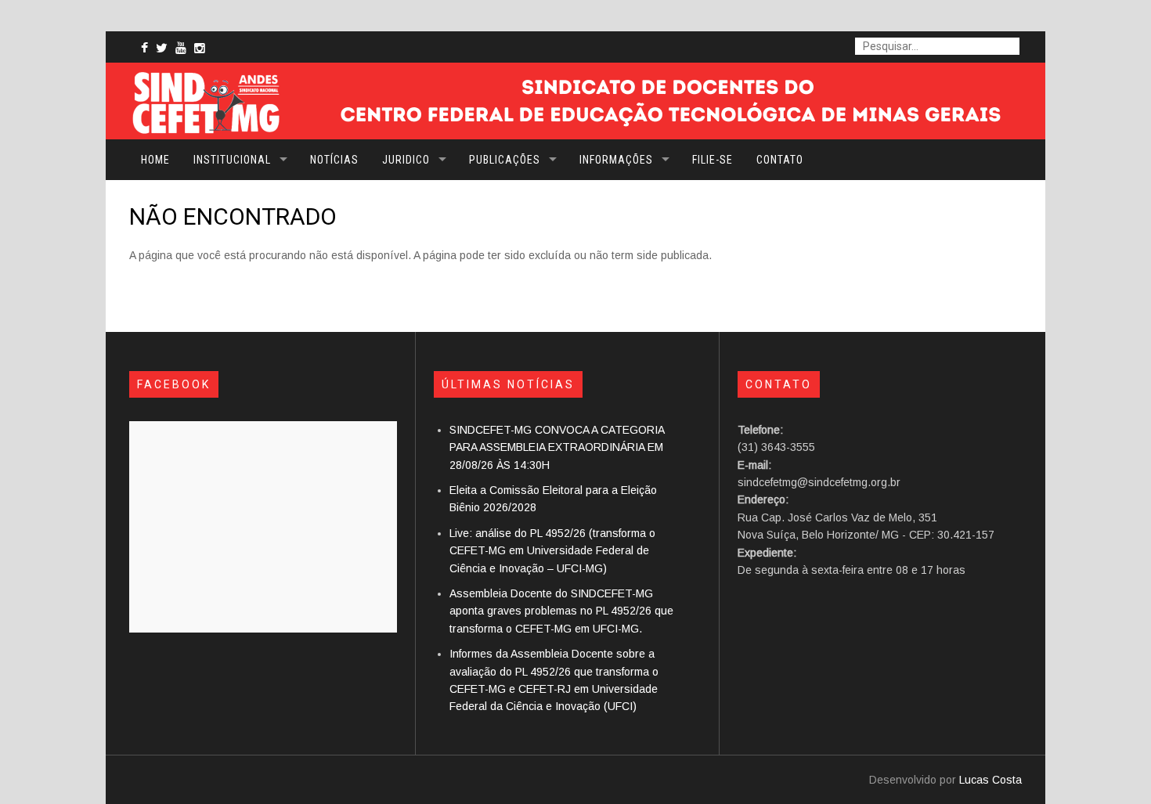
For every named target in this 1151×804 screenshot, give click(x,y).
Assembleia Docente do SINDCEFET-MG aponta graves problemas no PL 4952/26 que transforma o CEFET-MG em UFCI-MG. (561, 611)
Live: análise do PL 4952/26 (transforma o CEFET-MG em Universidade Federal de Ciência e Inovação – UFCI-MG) (552, 551)
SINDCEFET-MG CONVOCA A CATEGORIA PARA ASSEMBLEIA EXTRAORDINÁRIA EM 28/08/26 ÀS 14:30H (556, 447)
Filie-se (712, 159)
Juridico (406, 159)
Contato (779, 159)
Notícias (334, 159)
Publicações (504, 159)
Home (155, 159)
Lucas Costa (990, 779)
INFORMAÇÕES (616, 159)
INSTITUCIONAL (232, 159)
